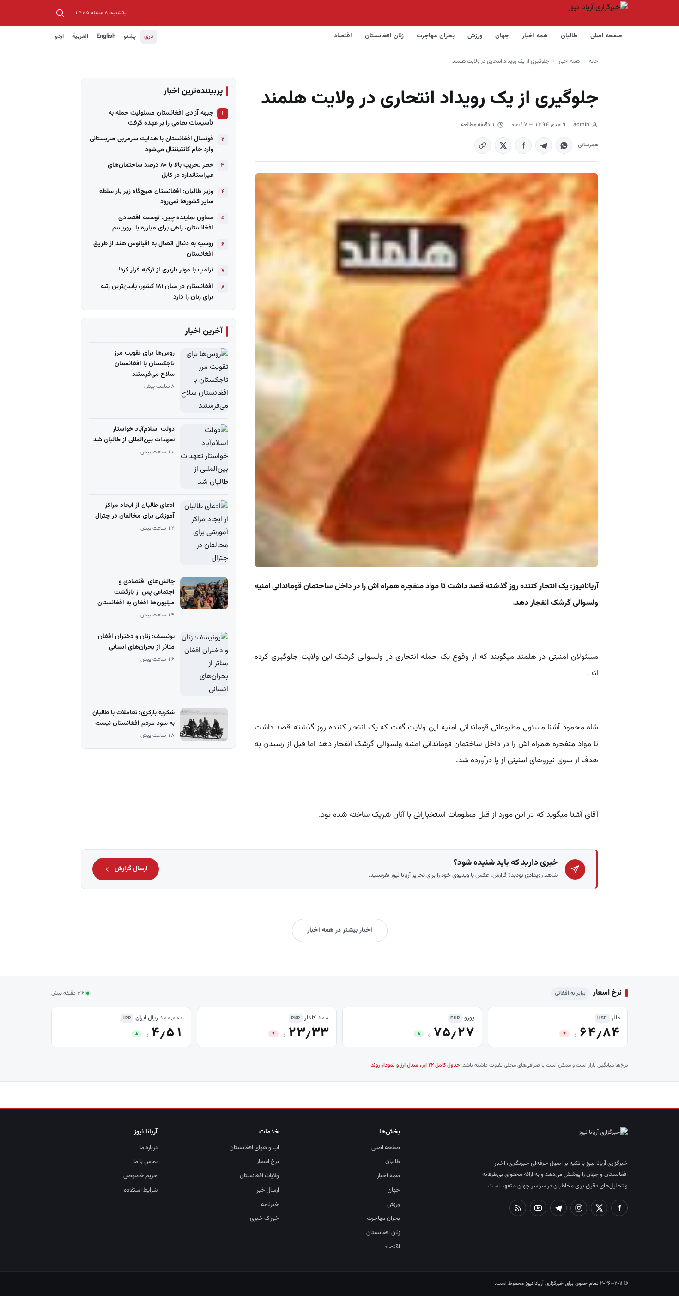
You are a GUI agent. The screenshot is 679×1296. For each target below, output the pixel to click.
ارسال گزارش (131, 869)
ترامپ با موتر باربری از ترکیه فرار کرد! (165, 270)
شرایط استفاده (141, 1190)
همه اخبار (535, 36)
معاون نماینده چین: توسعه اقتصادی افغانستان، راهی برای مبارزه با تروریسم (162, 223)
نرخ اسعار (268, 1161)
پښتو (130, 36)
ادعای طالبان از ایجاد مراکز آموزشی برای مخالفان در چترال (135, 510)
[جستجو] (60, 13)
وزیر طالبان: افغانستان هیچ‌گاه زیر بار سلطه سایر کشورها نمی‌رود (156, 197)
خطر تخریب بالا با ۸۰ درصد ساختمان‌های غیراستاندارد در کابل (160, 170)
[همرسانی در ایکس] (503, 145)
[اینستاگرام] (578, 1208)
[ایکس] (599, 1208)
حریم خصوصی (140, 1176)
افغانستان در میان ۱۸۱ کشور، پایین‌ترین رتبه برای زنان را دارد (157, 292)
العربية (80, 36)
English (106, 36)
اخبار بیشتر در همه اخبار (339, 930)
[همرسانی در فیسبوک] (523, 145)
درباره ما (148, 1147)
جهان (502, 36)
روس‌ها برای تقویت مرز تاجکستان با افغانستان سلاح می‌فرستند (144, 364)
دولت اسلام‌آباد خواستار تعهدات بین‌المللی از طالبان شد (134, 434)
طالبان (569, 36)
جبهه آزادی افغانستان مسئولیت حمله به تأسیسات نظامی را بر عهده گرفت (161, 118)
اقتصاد (343, 36)
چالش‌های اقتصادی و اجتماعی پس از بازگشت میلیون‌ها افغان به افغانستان (136, 592)
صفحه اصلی (606, 36)
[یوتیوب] (538, 1208)
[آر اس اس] (517, 1208)
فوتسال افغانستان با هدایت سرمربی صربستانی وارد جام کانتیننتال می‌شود (151, 144)
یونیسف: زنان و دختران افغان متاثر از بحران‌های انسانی (136, 642)
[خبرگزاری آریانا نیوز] (597, 13)
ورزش (474, 36)
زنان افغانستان (384, 36)
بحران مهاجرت (436, 36)
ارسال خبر (267, 1190)
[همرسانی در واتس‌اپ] (564, 145)
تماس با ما (145, 1161)
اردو (59, 36)
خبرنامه (270, 1204)
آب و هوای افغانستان (254, 1147)
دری (148, 36)
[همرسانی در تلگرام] (543, 145)
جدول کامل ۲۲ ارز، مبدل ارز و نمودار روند (415, 1065)
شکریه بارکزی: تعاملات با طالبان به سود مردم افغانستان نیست (133, 718)
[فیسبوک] (619, 1208)
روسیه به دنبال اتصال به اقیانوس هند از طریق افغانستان (153, 249)
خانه (593, 61)
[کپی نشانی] (482, 145)
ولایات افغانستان (259, 1176)
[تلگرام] (558, 1208)
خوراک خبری (264, 1218)
